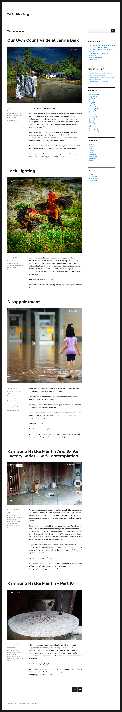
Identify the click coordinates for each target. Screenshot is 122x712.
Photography (11, 260)
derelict (13, 515)
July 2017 (92, 99)
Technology (10, 512)
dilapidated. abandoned (15, 517)
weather (16, 408)
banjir (9, 396)
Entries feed (93, 176)
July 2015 (92, 119)
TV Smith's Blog (18, 14)
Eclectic (91, 147)
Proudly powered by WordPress (28, 703)
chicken (9, 263)
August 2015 (93, 117)
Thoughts (92, 159)
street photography (17, 658)
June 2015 (92, 121)
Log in (91, 174)
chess (12, 650)
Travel (9, 111)
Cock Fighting (21, 171)
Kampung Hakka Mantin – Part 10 (40, 583)
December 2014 (94, 131)
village (18, 525)
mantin (14, 521)
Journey (91, 151)
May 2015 (92, 123)
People (9, 391)
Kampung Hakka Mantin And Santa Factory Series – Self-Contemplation (42, 453)
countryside (17, 113)
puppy (19, 521)
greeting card (11, 265)
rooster (14, 267)
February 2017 (93, 109)
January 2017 (93, 111)
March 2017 (93, 107)
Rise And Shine (94, 59)
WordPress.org (93, 180)
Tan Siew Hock (93, 73)
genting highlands (13, 115)
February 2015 (93, 129)
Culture (91, 145)
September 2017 (94, 95)
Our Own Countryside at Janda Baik (43, 40)
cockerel (15, 263)
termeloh (10, 408)
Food (90, 149)
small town (10, 523)
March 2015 (93, 127)
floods (9, 402)
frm (20, 263)
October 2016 (93, 115)
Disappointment (23, 301)
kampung (14, 117)
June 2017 (92, 101)
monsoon (10, 404)
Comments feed (94, 178)
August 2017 (93, 97)
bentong (10, 113)
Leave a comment (13, 120)
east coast (19, 400)
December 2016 (94, 113)
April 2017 (92, 105)
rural (19, 117)
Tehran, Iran (104, 81)
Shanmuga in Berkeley (96, 57)
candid (14, 396)
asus (8, 515)
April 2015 (92, 125)
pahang (15, 406)
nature (9, 267)
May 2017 (92, 103)
